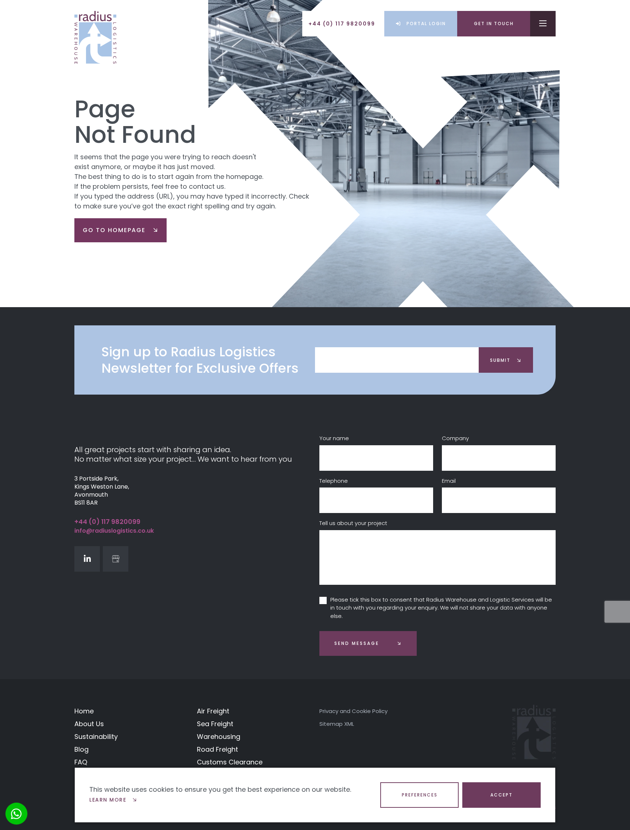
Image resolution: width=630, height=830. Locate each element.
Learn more (108, 799)
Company (455, 438)
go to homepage (115, 230)
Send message (356, 643)
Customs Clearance (229, 762)
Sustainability (96, 736)
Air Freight (213, 711)
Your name (334, 438)
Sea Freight (215, 723)
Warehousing (218, 736)
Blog (81, 749)
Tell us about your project (353, 523)
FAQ (80, 762)
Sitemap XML (336, 724)
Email (449, 481)
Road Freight (217, 749)
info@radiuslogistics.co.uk (114, 530)
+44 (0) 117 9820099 (107, 521)
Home (84, 711)
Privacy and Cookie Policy (353, 711)
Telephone (333, 481)
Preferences (420, 795)
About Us (89, 723)
